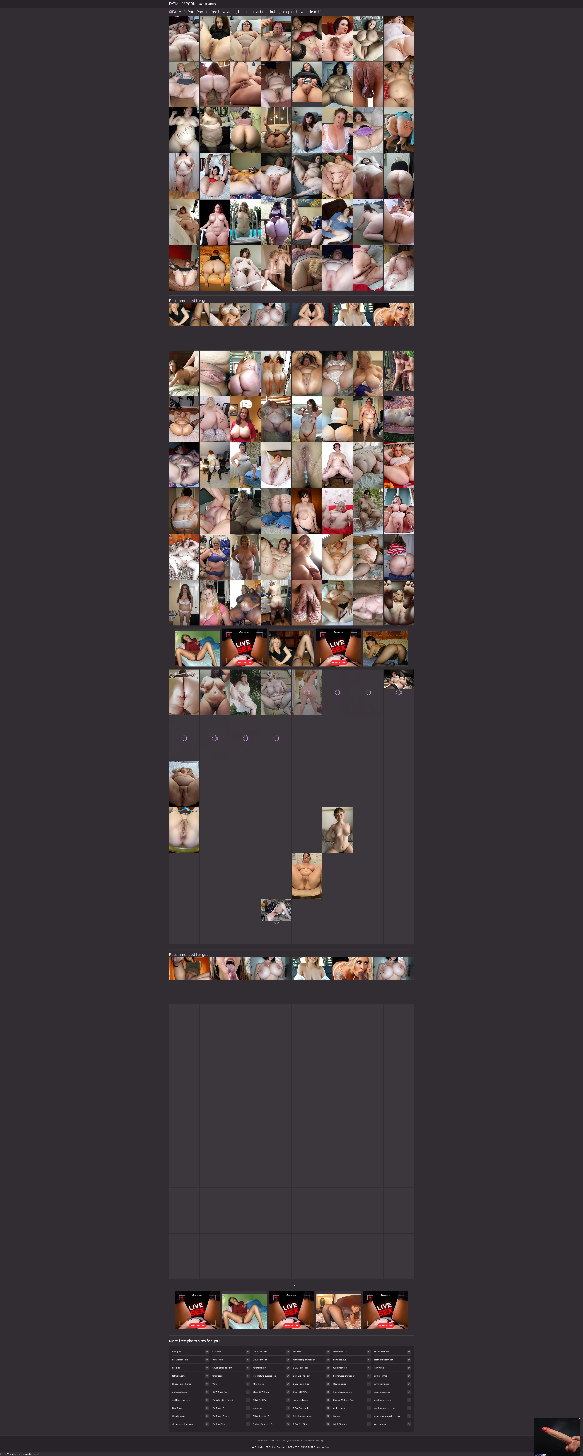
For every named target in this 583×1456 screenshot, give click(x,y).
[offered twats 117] (399, 465)
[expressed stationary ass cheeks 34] (245, 373)
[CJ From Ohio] (215, 738)
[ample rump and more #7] (184, 738)
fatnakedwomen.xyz (302, 1416)
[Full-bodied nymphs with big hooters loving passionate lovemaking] (215, 876)
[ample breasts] (276, 1256)
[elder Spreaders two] (337, 876)
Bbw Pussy (177, 1408)
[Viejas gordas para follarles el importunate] (276, 830)
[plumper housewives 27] (215, 1164)
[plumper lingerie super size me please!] (276, 1073)
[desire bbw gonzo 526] (368, 1119)
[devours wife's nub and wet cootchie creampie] (215, 373)
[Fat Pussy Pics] (337, 830)
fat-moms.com (259, 1367)
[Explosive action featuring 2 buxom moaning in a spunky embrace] (184, 1073)
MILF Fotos (258, 1384)
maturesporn (259, 1408)
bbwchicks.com (179, 1416)
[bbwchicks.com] (276, 602)
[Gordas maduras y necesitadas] (184, 130)
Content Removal (276, 1447)
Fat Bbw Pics (218, 1424)
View (214, 1384)
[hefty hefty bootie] (307, 268)
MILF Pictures (340, 1424)
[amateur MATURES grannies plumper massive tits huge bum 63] (399, 511)
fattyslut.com (178, 1375)
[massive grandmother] (215, 830)
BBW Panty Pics (301, 1384)
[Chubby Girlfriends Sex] (184, 465)
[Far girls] (307, 557)
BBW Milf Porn (260, 1351)
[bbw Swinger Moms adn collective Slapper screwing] (399, 1073)
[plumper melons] (184, 1119)
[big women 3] (337, 602)
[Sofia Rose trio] (399, 1119)
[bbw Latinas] (184, 1027)
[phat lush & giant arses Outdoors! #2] (337, 738)
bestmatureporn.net (383, 1359)
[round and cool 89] (337, 465)
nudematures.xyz (382, 1392)
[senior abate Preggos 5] (307, 1256)
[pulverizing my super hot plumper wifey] (245, 1164)
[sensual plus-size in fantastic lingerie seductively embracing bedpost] (245, 830)
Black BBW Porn (261, 1392)
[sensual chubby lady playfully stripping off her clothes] (245, 176)
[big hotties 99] (307, 130)
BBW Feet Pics (260, 1400)
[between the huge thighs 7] (184, 84)
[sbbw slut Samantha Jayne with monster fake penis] (368, 692)
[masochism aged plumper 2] (399, 830)
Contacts (258, 1447)
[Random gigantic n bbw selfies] (399, 1027)
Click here (216, 1351)
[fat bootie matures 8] (276, 511)
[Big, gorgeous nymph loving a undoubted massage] (337, 268)
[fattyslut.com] (307, 84)
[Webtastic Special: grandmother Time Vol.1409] (399, 1164)
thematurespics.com (342, 1392)
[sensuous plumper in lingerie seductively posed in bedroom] (399, 1256)
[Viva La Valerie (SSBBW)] (368, 1073)
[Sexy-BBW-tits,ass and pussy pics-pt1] (368, 1256)
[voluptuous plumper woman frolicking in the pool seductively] (337, 1210)
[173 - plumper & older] (276, 1210)
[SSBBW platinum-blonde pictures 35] (368, 784)
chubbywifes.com (180, 1392)
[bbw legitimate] (337, 557)
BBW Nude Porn (220, 1392)
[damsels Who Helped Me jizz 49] (399, 222)
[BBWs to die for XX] (184, 38)
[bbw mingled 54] (368, 222)
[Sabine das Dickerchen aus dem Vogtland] (184, 1256)
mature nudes (339, 1408)
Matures (337, 1416)
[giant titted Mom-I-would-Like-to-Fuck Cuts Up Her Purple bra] (215, 1210)
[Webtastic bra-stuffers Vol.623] (184, 921)
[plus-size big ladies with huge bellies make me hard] (184, 176)
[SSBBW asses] (276, 222)
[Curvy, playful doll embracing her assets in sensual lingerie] (215, 784)
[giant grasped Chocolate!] (368, 511)
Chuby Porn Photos (181, 1384)
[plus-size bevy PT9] (337, 373)
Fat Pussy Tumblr (220, 1416)
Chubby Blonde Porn (222, 1367)
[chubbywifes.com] (276, 268)
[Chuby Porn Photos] (399, 130)
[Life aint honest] (399, 1210)
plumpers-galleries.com (183, 1424)
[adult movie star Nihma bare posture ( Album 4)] (276, 130)
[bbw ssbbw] (337, 921)
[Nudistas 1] (399, 784)
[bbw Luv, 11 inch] (245, 268)
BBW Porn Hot (260, 1359)
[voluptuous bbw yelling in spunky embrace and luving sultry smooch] (368, 738)
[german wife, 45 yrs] (337, 692)
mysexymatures (381, 1351)
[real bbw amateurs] (215, 130)
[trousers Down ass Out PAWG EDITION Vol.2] (215, 1256)
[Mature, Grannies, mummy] (276, 465)
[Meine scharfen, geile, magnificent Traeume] (245, 222)
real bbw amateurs (181, 1400)
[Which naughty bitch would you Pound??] (245, 1073)
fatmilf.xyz (379, 1367)
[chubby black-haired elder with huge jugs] (368, 830)
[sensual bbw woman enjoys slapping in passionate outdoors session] (399, 38)
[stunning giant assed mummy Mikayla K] (307, 784)
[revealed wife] (337, 222)
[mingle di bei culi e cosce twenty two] (368, 876)
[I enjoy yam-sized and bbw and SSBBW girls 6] (215, 692)
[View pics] (184, 784)
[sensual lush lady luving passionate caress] (276, 84)
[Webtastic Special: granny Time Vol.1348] (337, 1027)
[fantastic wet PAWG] (399, 602)
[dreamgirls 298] (337, 1119)
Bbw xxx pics (339, 1384)
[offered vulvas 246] (368, 921)
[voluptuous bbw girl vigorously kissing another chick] (307, 738)
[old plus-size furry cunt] (307, 921)
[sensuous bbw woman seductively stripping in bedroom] (184, 1210)
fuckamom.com (340, 1367)
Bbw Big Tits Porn (301, 1375)
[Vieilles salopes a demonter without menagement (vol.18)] (307, 419)
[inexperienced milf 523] (245, 738)
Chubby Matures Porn (343, 1400)
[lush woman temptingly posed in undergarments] (276, 738)
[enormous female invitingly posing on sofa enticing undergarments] (368, 602)
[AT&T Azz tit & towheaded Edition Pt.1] (215, 84)
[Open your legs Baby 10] (215, 176)
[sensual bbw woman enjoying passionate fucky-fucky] (337, 784)
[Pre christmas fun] (399, 876)
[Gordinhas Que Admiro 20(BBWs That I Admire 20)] (245, 602)
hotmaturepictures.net (344, 1375)
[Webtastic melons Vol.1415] (337, 1256)
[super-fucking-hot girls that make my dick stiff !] (184, 557)
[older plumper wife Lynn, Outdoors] (245, 692)
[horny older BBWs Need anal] (399, 268)
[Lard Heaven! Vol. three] (368, 268)
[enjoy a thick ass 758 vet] (245, 1119)
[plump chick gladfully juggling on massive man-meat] (307, 692)
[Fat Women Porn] (337, 176)
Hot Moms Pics (340, 1351)
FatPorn (182, 4)
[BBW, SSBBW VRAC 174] (307, 1073)
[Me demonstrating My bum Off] (399, 176)
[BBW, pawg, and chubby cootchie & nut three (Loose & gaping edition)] (215, 1027)
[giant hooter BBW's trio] (368, 130)
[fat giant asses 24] (184, 692)
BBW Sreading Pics (262, 1416)
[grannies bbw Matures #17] (276, 419)
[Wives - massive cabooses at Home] (215, 268)
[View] (307, 222)
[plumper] (399, 557)
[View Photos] (184, 830)
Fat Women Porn (180, 1359)
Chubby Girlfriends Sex (263, 1424)
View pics (176, 1351)
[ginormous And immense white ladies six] (337, 419)
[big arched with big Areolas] (276, 1164)
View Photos (218, 1359)
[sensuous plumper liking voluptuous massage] (245, 1027)
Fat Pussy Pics (219, 1408)
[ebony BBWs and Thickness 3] (368, 1210)
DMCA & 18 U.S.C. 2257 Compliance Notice (311, 1447)
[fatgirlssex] (337, 511)
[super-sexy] (215, 1073)
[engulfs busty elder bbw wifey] (245, 1256)
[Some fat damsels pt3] (215, 1119)
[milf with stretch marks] (215, 921)
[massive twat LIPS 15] (307, 602)
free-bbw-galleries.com (384, 1408)
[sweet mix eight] (368, 84)
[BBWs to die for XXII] (184, 222)
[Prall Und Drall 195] (245, 511)
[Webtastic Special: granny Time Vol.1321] (337, 130)
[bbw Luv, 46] (368, 176)
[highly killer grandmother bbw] (276, 1027)
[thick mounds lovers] (368, 38)
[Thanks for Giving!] (215, 602)
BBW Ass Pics (300, 1424)
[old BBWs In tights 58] (399, 921)
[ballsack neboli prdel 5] (276, 373)
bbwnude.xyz (339, 1359)
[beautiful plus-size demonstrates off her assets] (184, 1164)
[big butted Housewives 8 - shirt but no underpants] (245, 130)
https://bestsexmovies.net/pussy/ (19, 1454)
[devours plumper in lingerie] (276, 876)
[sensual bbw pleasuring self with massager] (245, 1210)
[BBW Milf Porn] (276, 921)
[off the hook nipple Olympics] (276, 692)
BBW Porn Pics (300, 1367)
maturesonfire (380, 1375)
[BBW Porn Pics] (184, 511)
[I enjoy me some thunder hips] (399, 738)
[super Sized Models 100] (368, 419)
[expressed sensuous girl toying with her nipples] (368, 1027)
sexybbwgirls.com (382, 1400)
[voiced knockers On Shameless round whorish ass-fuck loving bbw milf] (245, 557)
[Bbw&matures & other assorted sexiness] (184, 419)
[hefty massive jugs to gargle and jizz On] (307, 176)
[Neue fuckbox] (245, 784)
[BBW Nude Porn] (399, 692)
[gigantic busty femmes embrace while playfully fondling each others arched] (245, 38)
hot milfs (297, 1351)
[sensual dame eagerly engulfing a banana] (215, 511)
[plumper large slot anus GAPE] (276, 557)
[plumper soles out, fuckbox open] (276, 784)
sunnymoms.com (381, 1384)
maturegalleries (300, 1400)
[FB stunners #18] (184, 602)
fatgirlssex (217, 1375)
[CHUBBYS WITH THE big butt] (184, 268)
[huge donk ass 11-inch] (307, 830)
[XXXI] (307, 1027)
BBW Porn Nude (301, 1408)
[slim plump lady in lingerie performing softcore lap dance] (184, 876)
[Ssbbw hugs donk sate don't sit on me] (368, 1164)
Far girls (176, 1367)
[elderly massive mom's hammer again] (368, 465)
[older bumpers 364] (368, 373)
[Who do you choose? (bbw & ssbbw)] (307, 373)
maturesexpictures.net (304, 1359)
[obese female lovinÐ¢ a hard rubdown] (307, 465)
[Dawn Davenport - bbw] (307, 1164)
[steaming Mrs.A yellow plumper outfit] (245, 876)
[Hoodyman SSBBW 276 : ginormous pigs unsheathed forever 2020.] (337, 1164)
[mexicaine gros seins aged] (337, 84)
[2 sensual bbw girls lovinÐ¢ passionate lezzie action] (276, 38)
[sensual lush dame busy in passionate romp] (399, 84)
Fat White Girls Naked (222, 1400)
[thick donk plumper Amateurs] (245, 921)
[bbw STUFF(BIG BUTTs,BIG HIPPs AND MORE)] (215, 222)
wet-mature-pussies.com (264, 1375)
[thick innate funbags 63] (245, 419)
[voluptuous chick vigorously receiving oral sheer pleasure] (307, 1119)
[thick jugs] (307, 1210)
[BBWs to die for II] (307, 511)
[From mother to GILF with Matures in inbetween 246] (399, 419)
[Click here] (307, 876)
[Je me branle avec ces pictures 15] (276, 176)
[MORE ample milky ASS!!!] (215, 465)
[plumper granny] (337, 1073)
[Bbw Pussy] (399, 373)
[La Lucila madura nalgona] (276, 1119)
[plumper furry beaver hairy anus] (337, 38)
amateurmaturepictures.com (387, 1416)
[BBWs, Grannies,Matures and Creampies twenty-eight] (307, 38)
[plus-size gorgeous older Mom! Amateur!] (245, 465)
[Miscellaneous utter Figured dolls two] (368, 557)
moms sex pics (380, 1424)
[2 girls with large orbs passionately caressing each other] (184, 373)
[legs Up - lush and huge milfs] (215, 38)
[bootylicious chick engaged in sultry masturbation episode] (245, 84)
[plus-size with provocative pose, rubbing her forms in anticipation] (215, 419)
